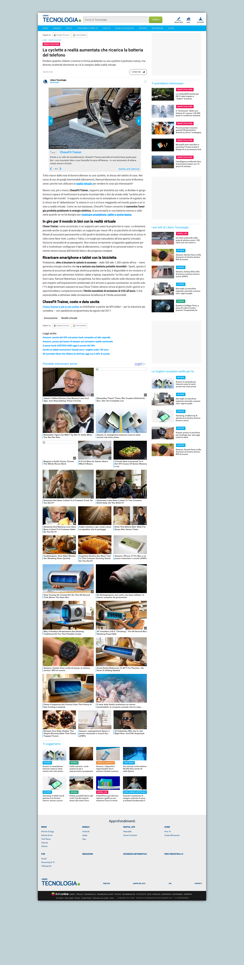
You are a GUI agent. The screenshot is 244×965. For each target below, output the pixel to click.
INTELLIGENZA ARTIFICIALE (135, 792)
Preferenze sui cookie (101, 898)
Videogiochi (46, 866)
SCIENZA (74, 763)
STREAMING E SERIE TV (87, 28)
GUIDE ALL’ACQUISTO (105, 763)
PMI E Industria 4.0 (173, 854)
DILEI (149, 894)
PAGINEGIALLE (90, 894)
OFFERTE (143, 28)
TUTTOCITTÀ (141, 894)
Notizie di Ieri (46, 835)
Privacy (77, 898)
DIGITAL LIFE (102, 792)
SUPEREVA (188, 894)
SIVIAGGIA (156, 894)
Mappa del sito (139, 883)
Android (85, 831)
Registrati (178, 22)
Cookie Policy (86, 898)
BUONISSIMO (178, 894)
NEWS (45, 28)
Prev (51, 121)
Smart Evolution (130, 835)
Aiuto (112, 898)
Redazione (87, 854)
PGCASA (118, 894)
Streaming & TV (48, 862)
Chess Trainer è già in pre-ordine (61, 306)
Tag (170, 883)
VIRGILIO (79, 894)
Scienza (44, 842)
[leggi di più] (145, 81)
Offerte (44, 846)
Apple (84, 835)
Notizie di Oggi (47, 831)
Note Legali (69, 898)
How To (167, 831)
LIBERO (72, 894)
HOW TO (106, 28)
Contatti (198, 883)
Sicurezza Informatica (135, 854)
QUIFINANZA (166, 894)
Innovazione (51, 318)
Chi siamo (60, 898)
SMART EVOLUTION (55, 40)
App (84, 839)
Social (43, 858)
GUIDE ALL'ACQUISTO (124, 28)
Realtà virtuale (69, 318)
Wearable (127, 831)
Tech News (46, 839)
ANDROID (57, 28)
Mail (188, 22)
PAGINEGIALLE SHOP (105, 894)
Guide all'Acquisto (172, 835)
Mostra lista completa (129, 169)
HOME (45, 40)
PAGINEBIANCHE (128, 894)
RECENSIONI (157, 28)
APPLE (69, 28)
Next (138, 121)
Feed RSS (106, 883)
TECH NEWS (129, 763)
